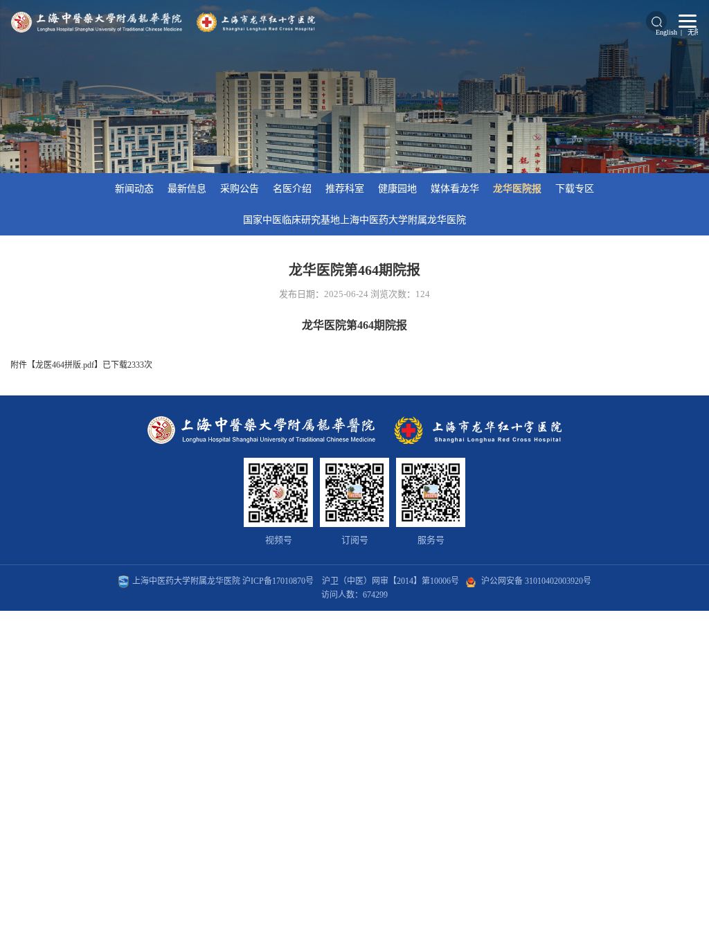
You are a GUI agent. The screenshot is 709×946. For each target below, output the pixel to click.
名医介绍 (292, 189)
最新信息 (187, 189)
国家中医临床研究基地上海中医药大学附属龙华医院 (354, 220)
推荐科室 (344, 189)
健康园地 (397, 189)
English (666, 32)
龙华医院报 (517, 189)
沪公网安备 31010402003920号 (536, 581)
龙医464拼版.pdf (64, 365)
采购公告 (239, 189)
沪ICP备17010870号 (278, 581)
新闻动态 (134, 189)
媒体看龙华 (455, 189)
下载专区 (574, 189)
